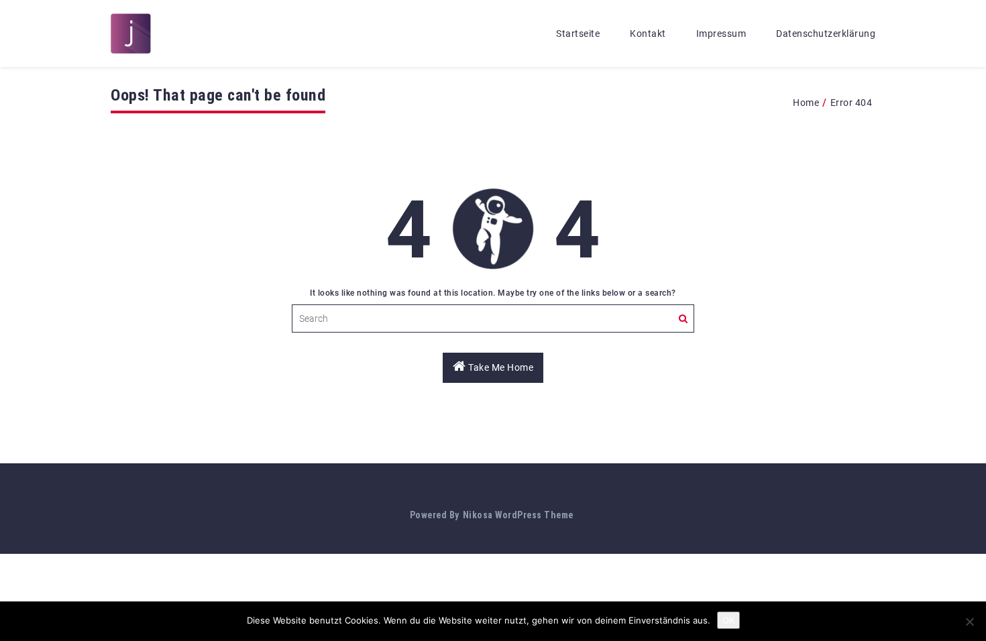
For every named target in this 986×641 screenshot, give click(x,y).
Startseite (578, 33)
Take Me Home (500, 367)
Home (806, 102)
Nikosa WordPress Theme (518, 515)
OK (728, 620)
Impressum (721, 33)
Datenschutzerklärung (825, 33)
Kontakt (648, 33)
